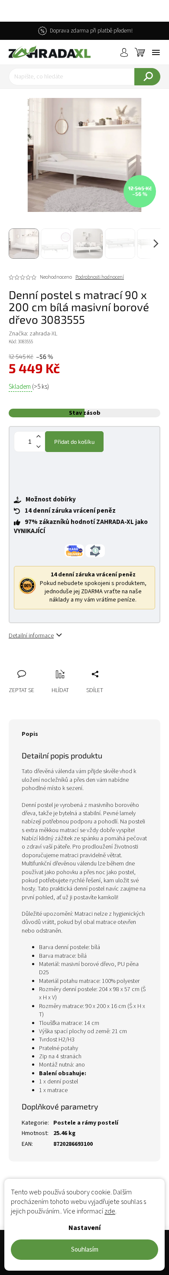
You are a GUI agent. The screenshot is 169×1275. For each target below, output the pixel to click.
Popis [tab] (30, 734)
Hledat (147, 76)
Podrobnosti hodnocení (99, 277)
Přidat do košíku (74, 441)
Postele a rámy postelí (85, 1123)
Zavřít (61, 664)
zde (109, 1211)
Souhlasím (84, 1249)
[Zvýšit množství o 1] (38, 437)
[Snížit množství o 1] (38, 447)
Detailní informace (31, 635)
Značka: (33, 333)
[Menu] (156, 52)
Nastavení (84, 1228)
